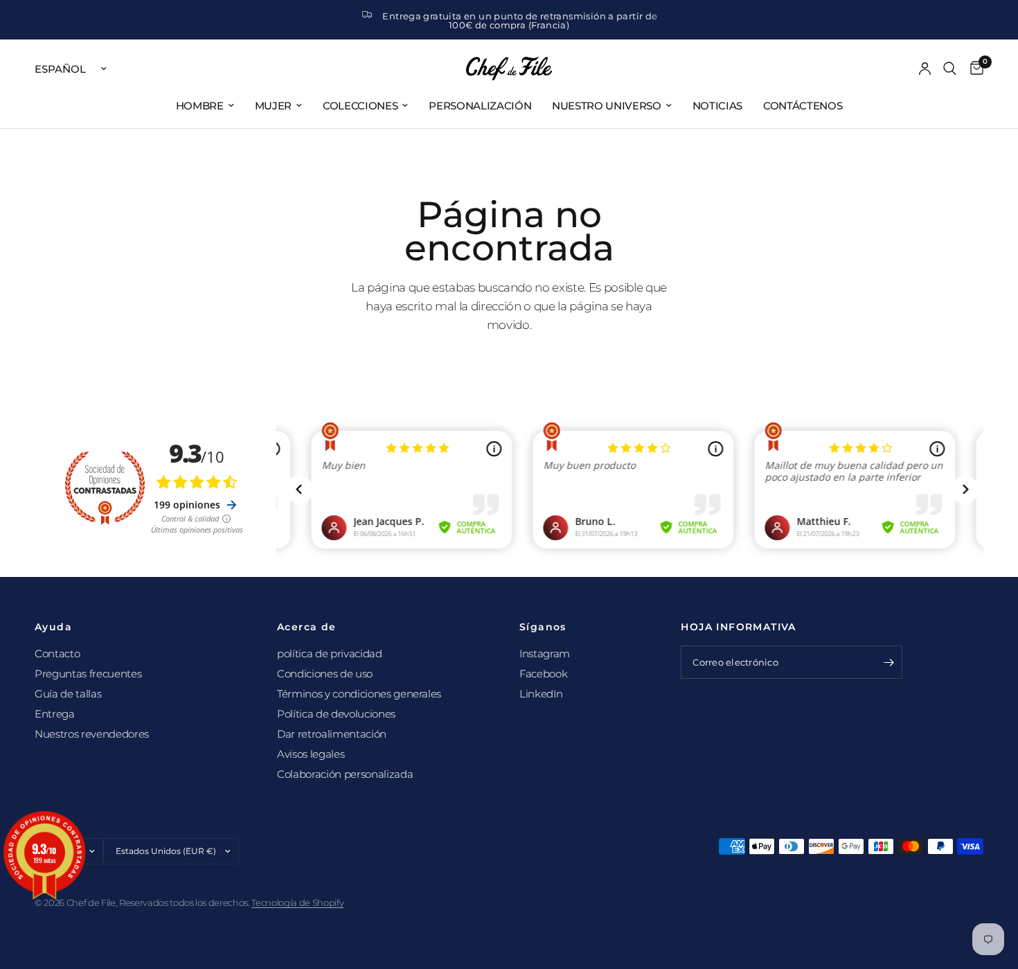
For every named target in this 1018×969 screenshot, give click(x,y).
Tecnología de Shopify (297, 902)
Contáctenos (802, 105)
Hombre (200, 105)
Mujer (273, 105)
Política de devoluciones (336, 713)
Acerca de (307, 627)
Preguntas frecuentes (88, 673)
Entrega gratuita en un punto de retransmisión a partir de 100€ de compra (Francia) (519, 20)
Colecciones (360, 105)
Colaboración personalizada (345, 774)
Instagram (544, 653)
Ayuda (53, 627)
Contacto (57, 653)
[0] (973, 68)
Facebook (543, 673)
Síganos (542, 627)
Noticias (717, 105)
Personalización (480, 105)
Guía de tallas (68, 693)
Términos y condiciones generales (359, 693)
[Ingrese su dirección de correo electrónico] (888, 662)
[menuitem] (205, 106)
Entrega (55, 713)
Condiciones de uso (325, 673)
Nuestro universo (606, 105)
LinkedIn (540, 693)
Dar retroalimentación (331, 733)
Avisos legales (310, 754)
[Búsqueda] (949, 68)
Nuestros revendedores (92, 733)
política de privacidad (329, 653)
